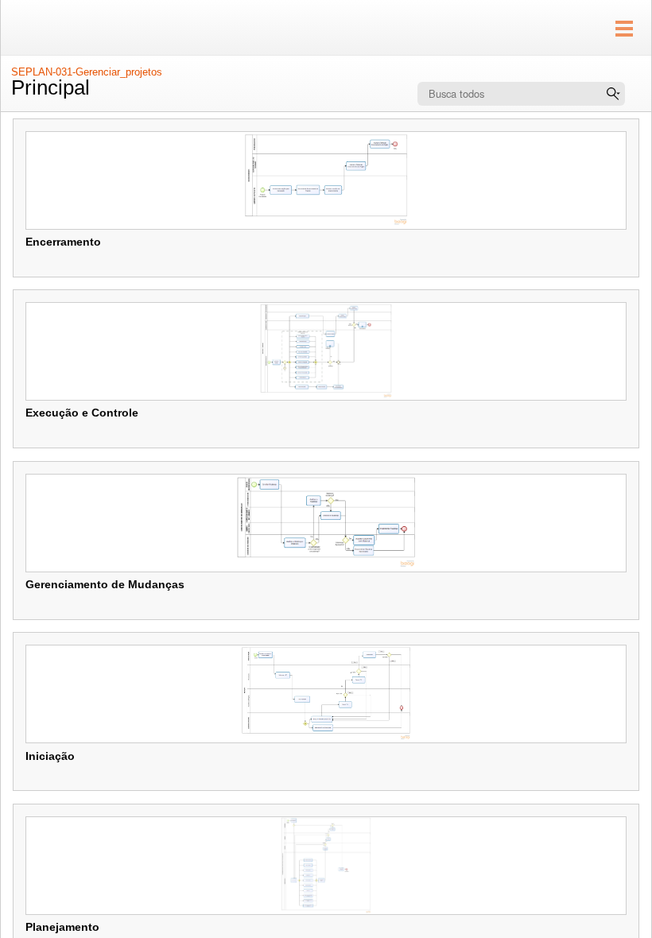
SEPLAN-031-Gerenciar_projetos (86, 72)
